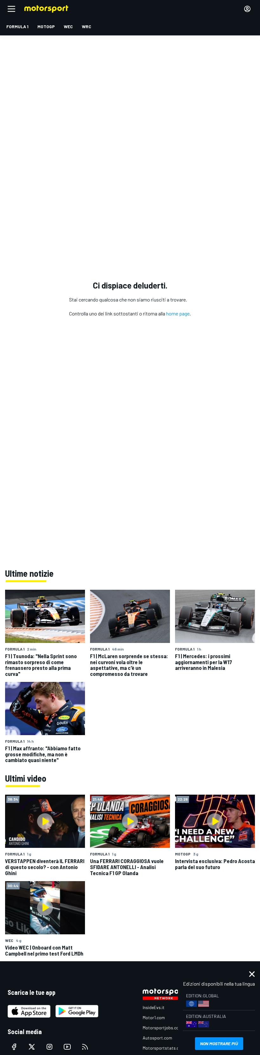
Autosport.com (157, 1037)
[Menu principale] (11, 9)
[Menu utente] (247, 9)
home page (178, 313)
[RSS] (85, 1046)
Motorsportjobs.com (162, 1027)
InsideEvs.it (154, 1007)
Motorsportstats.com (164, 1048)
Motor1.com (154, 1017)
